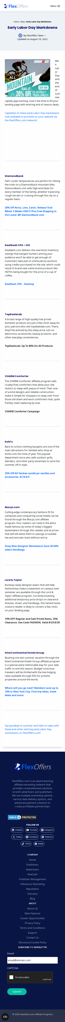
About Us (32, 908)
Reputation (32, 889)
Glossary (32, 893)
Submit (17, 991)
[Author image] (20, 35)
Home (16, 21)
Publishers (32, 864)
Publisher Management (32, 879)
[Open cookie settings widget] (5, 1016)
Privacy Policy (32, 923)
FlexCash (32, 874)
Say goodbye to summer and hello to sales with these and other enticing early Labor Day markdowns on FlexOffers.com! (32, 729)
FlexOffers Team (35, 35)
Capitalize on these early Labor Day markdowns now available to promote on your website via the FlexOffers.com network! (32, 116)
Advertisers (32, 869)
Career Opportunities (32, 918)
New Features (32, 913)
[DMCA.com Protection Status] (32, 817)
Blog (22, 21)
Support (32, 932)
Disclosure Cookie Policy (32, 942)
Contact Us (32, 937)
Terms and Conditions (32, 928)
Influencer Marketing (32, 884)
